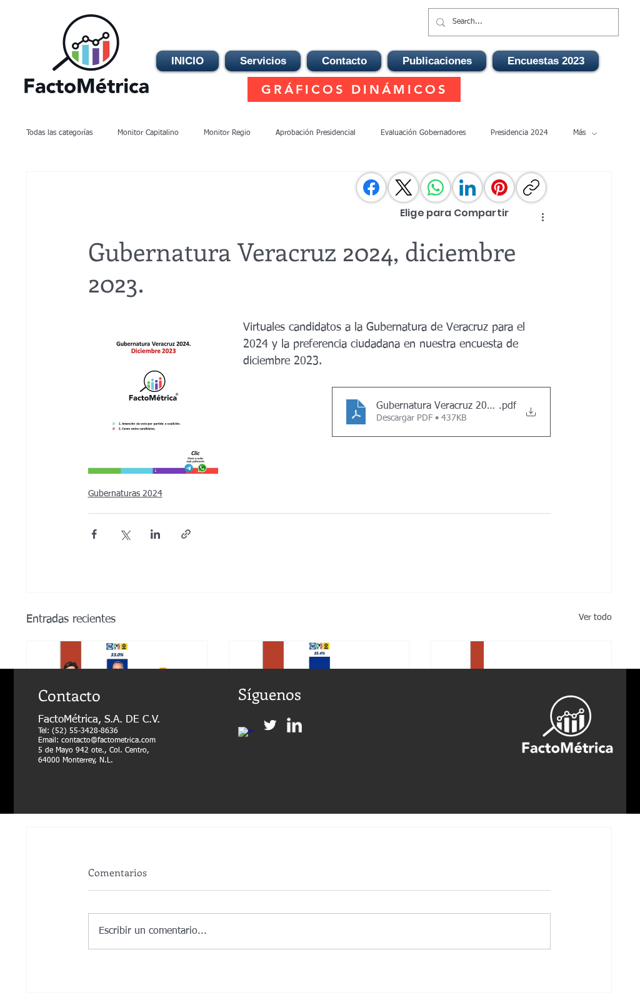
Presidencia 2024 (519, 133)
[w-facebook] (245, 734)
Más (579, 133)
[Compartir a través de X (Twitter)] (125, 534)
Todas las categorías (59, 133)
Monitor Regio (227, 133)
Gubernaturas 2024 (125, 493)
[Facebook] (371, 187)
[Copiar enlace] (531, 187)
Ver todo (595, 617)
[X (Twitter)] (404, 187)
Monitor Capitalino (148, 133)
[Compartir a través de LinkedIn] (155, 534)
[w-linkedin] (294, 725)
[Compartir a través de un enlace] (186, 534)
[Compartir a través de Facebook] (94, 534)
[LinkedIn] (467, 187)
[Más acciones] (543, 216)
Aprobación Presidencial (316, 133)
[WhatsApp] (435, 187)
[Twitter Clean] (270, 725)
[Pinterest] (499, 187)
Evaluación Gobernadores (423, 133)
